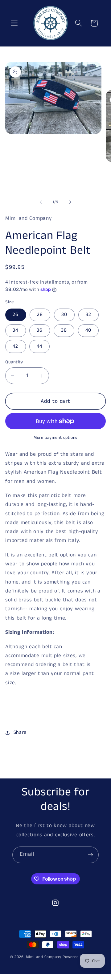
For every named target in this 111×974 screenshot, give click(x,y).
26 (15, 314)
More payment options (55, 438)
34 (15, 330)
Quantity (14, 362)
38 (64, 330)
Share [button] (20, 732)
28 (40, 314)
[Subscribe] (90, 855)
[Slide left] (41, 202)
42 (15, 346)
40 (88, 330)
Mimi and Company (43, 957)
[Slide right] (70, 202)
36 (40, 330)
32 (88, 314)
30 (64, 314)
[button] (14, 23)
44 (39, 346)
